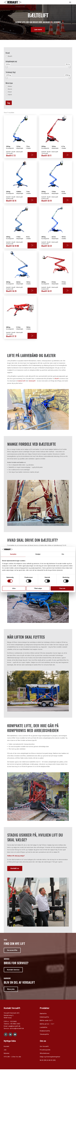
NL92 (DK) (43, 1060)
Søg (8, 102)
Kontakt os (15, 868)
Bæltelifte (43, 1013)
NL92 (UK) (52, 1060)
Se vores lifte (12, 950)
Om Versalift (44, 1046)
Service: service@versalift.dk (14, 1028)
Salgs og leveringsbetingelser (50, 1057)
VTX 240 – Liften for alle (12, 1057)
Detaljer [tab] (38, 554)
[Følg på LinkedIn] (10, 1034)
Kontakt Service (13, 970)
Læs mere (38, 29)
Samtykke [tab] (13, 554)
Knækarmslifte (45, 1031)
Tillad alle (62, 588)
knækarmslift (22, 381)
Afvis (14, 588)
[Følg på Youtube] (15, 1034)
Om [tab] (63, 554)
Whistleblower (45, 1053)
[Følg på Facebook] (6, 1034)
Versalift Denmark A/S (11, 1013)
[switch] (28, 581)
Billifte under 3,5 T (46, 1020)
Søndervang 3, (9, 1015)
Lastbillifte (43, 1027)
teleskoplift (32, 381)
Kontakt (6, 1046)
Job (5, 1050)
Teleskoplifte (44, 1034)
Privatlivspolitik (45, 1050)
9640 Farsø (8, 1018)
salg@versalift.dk (14, 1026)
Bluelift (57, 378)
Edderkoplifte (44, 1017)
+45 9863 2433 (15, 1024)
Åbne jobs (11, 989)
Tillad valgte (38, 588)
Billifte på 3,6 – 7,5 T (47, 1024)
